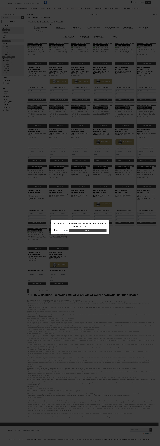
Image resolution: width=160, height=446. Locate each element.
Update (87, 230)
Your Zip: (58, 230)
